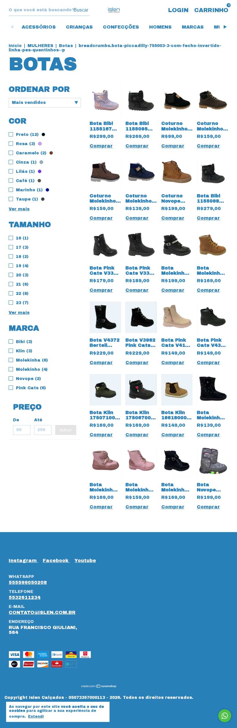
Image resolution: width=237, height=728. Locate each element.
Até (38, 420)
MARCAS (193, 27)
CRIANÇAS (79, 27)
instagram (23, 560)
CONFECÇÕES (121, 27)
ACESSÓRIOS (39, 27)
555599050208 (28, 582)
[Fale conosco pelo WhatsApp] (224, 715)
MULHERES (40, 46)
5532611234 (24, 597)
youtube (85, 560)
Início (15, 46)
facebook (56, 560)
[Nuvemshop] (99, 686)
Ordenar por (39, 89)
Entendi (36, 716)
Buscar (81, 10)
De (16, 420)
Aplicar (66, 430)
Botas (66, 46)
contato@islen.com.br (42, 612)
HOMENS (160, 27)
